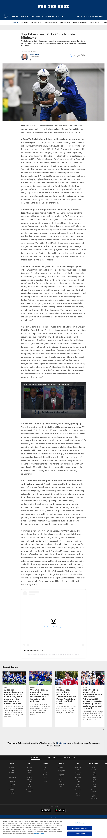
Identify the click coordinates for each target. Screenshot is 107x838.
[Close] (103, 828)
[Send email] (78, 56)
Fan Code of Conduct (78, 779)
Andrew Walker (34, 54)
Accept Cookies (80, 833)
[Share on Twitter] (74, 56)
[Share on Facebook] (70, 56)
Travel (45, 777)
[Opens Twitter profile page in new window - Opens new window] (31, 59)
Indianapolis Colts (45, 654)
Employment (61, 770)
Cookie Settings (80, 823)
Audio (29, 764)
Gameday (78, 790)
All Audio (29, 767)
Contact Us (61, 767)
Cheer (45, 781)
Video (12, 764)
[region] (53, 828)
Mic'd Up (12, 781)
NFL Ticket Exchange (94, 796)
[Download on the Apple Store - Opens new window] (46, 810)
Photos (45, 764)
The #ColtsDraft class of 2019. (33, 650)
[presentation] (103, 729)
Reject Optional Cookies (79, 828)
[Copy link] (83, 55)
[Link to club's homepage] (5, 16)
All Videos (12, 767)
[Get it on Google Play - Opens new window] (60, 811)
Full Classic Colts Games (12, 791)
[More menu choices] (62, 16)
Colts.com (61, 743)
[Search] (75, 16)
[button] (53, 400)
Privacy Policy (39, 833)
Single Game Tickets (94, 779)
